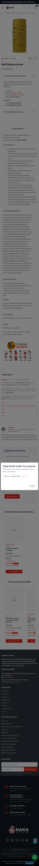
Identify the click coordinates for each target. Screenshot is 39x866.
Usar (23, 476)
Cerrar (32, 486)
